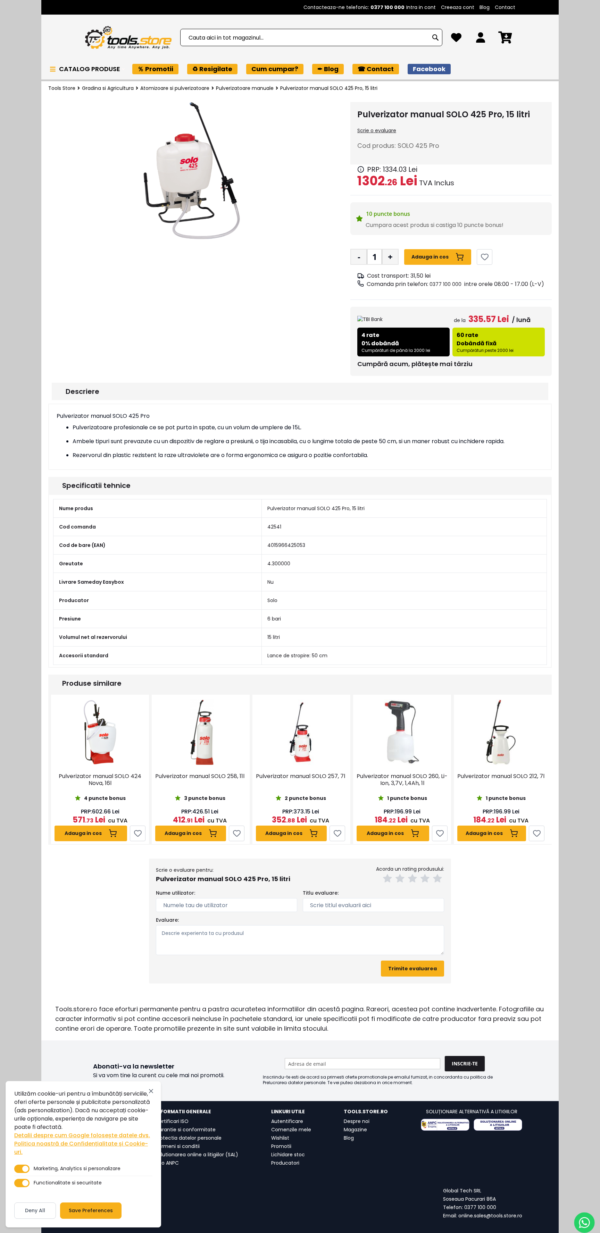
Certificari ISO (172, 1121)
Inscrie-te (465, 1063)
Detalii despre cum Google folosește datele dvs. (82, 1135)
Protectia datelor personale (188, 1137)
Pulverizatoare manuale (245, 88)
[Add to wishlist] (484, 257)
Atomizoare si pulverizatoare (174, 88)
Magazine (355, 1129)
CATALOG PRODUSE (90, 69)
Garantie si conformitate (185, 1129)
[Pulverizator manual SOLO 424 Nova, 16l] (100, 732)
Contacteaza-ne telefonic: (354, 7)
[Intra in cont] (480, 39)
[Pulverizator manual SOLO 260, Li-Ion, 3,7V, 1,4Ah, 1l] (402, 732)
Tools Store (61, 88)
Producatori (285, 1162)
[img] (360, 169)
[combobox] (311, 37)
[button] (388, 879)
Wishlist (280, 1137)
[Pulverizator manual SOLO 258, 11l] (199, 732)
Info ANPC (167, 1162)
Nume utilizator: (175, 892)
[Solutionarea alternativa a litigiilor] (445, 1125)
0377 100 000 (445, 284)
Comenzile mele (291, 1129)
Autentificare (287, 1121)
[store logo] (128, 37)
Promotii (281, 1146)
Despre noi (356, 1121)
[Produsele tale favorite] (456, 39)
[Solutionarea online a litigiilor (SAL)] (498, 1125)
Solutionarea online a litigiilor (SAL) (196, 1154)
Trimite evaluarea (412, 968)
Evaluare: (167, 920)
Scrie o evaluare (376, 130)
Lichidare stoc (288, 1154)
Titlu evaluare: (321, 892)
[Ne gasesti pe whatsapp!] (584, 1222)
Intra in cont (421, 7)
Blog (485, 7)
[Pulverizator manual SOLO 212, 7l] (501, 732)
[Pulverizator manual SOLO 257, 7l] (300, 732)
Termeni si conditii (177, 1146)
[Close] (151, 1091)
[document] (83, 1154)
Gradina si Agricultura (108, 88)
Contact (505, 7)
